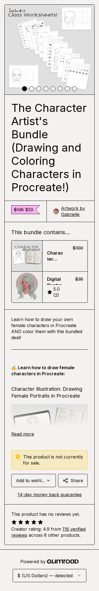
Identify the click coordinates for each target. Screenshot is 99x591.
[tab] (24, 88)
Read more (22, 434)
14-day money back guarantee (50, 494)
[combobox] (33, 480)
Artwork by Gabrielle (73, 211)
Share (76, 480)
